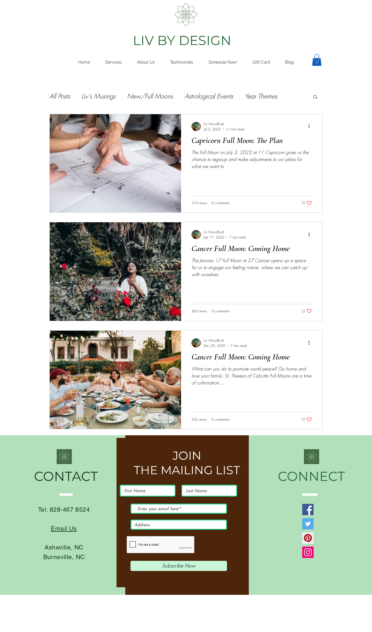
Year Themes (261, 96)
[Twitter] (308, 523)
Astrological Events (209, 96)
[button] (145, 62)
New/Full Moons (150, 96)
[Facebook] (308, 509)
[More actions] (310, 126)
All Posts (59, 96)
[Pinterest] (308, 538)
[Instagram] (308, 552)
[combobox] (178, 525)
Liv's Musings (98, 96)
